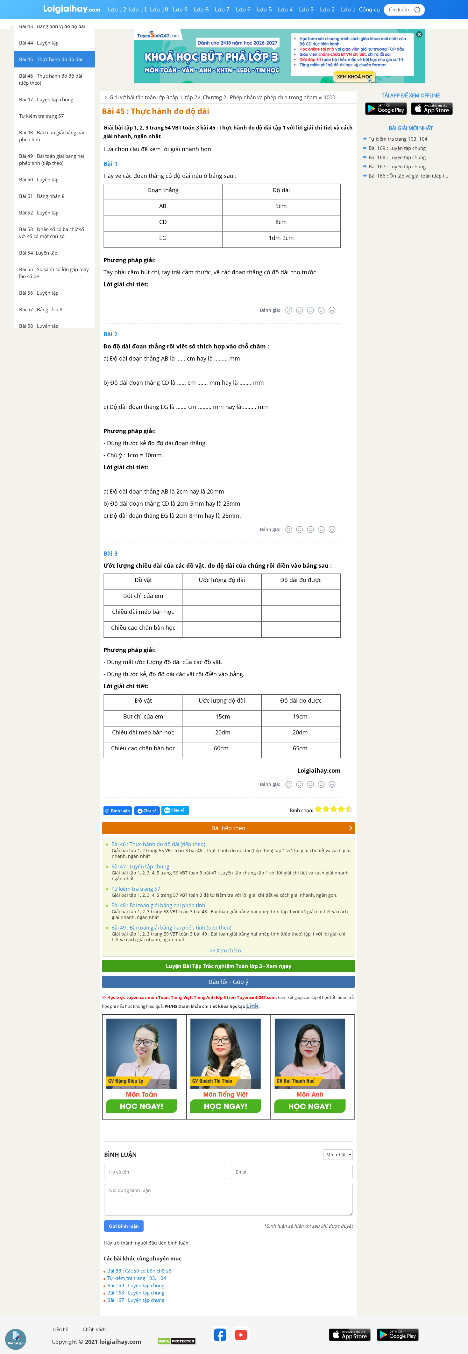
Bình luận (120, 811)
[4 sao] (341, 809)
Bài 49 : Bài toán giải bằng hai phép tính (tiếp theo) (170, 927)
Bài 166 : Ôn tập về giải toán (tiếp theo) (410, 175)
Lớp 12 (117, 9)
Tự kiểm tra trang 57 (135, 888)
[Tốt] (321, 310)
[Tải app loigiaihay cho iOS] (431, 108)
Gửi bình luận (124, 1226)
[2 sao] (326, 809)
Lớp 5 (264, 9)
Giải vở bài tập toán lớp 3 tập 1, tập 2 (153, 97)
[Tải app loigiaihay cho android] (385, 108)
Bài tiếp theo (228, 828)
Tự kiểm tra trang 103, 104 (136, 1278)
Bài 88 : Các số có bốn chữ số (139, 1270)
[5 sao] (349, 809)
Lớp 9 (180, 9)
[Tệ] (299, 310)
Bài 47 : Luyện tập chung (139, 866)
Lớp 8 (201, 9)
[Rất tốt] (332, 310)
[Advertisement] (410, 281)
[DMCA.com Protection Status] (176, 1343)
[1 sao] (318, 809)
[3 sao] (333, 809)
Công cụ (369, 9)
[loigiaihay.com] (71, 12)
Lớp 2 (327, 9)
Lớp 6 (243, 9)
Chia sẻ (150, 810)
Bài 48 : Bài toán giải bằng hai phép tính (157, 905)
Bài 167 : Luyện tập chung (135, 1300)
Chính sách (94, 1329)
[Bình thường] (310, 310)
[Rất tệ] (289, 310)
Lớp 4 (285, 9)
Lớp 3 (306, 9)
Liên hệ (60, 1329)
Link (252, 1005)
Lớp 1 (348, 9)
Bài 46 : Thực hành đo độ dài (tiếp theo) (157, 844)
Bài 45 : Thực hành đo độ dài (155, 111)
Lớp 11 (138, 9)
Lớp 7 (222, 9)
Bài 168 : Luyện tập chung (135, 1292)
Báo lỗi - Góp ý (228, 982)
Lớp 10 (159, 9)
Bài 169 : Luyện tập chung (135, 1285)
